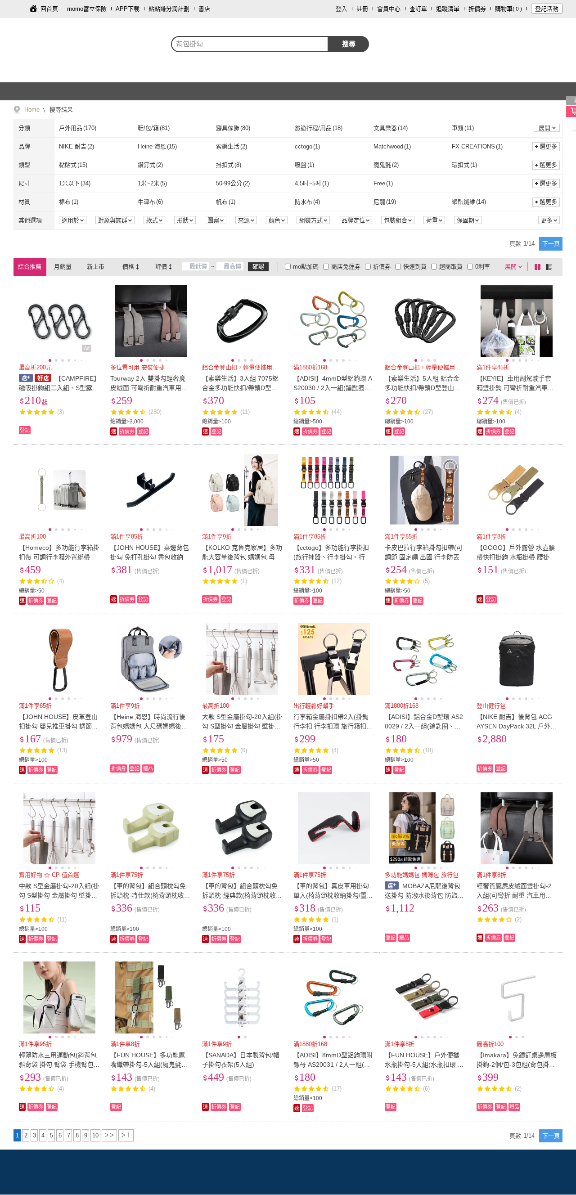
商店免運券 (345, 266)
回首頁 (49, 8)
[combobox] (250, 44)
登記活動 (546, 8)
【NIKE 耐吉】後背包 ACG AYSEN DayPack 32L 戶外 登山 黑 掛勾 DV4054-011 (514, 726)
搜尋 (349, 44)
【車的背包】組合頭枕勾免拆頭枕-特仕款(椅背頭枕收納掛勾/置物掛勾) (150, 895)
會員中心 (388, 8)
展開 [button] (544, 128)
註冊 (362, 8)
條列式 (550, 266)
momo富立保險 (87, 8)
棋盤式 (539, 266)
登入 (341, 8)
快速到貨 (415, 266)
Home (32, 109)
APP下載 (128, 8)
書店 (204, 8)
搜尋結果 (60, 109)
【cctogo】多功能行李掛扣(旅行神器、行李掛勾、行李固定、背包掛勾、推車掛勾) (332, 557)
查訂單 (418, 8)
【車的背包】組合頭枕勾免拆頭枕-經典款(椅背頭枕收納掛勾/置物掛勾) (242, 895)
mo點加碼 (306, 266)
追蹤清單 (447, 8)
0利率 (482, 266)
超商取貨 (451, 266)
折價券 (477, 8)
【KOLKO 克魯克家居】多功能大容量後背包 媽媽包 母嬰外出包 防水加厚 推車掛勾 (242, 557)
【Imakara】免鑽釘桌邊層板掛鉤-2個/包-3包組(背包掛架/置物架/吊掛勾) (517, 1064)
